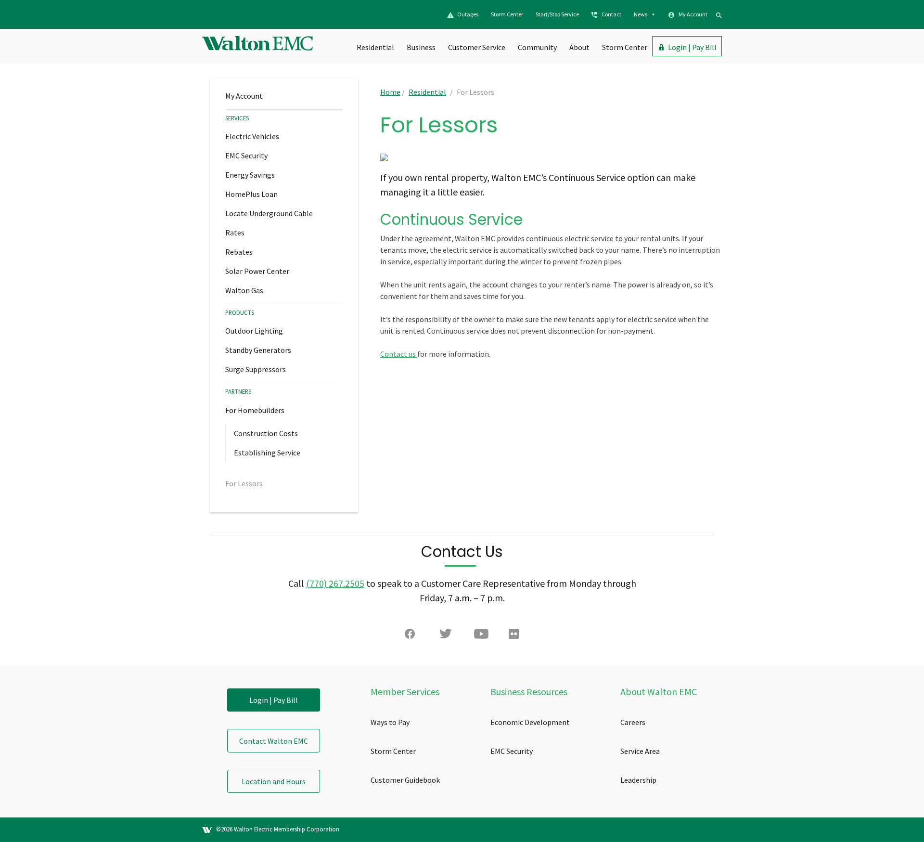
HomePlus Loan (251, 194)
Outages (467, 14)
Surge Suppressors (255, 369)
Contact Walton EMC (273, 741)
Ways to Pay (390, 722)
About (579, 47)
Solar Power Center (257, 271)
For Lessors (244, 483)
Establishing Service (267, 452)
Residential (375, 47)
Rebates (239, 252)
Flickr (516, 636)
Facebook (412, 636)
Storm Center (507, 14)
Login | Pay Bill (692, 47)
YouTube (481, 636)
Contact (611, 14)
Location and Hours (274, 781)
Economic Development (530, 722)
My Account (693, 14)
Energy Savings (250, 175)
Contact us (398, 354)
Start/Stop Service (557, 14)
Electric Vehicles (252, 136)
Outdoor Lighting (254, 331)
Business (421, 47)
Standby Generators (258, 350)
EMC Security (246, 155)
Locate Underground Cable (269, 213)
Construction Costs (266, 433)
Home (390, 92)
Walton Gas (244, 290)
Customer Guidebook (405, 780)
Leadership (638, 780)
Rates (234, 232)
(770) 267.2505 (335, 583)
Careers (632, 722)
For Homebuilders (254, 410)
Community (537, 47)
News (640, 14)
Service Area (640, 751)
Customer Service (476, 47)
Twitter (446, 636)
